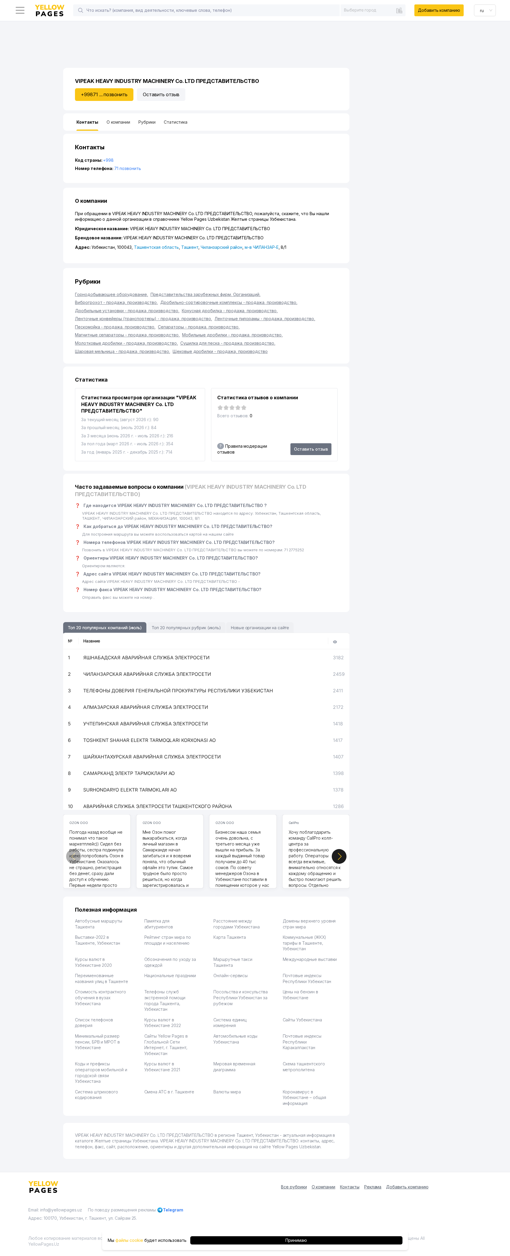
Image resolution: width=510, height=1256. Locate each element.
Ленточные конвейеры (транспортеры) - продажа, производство (143, 318)
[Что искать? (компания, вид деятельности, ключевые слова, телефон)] (81, 10)
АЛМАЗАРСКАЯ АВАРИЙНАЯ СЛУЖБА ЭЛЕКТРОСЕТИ (145, 707)
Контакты (349, 1186)
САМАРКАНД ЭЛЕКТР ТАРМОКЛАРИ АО (129, 773)
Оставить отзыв (161, 94)
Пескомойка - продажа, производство (115, 326)
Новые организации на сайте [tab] (260, 627)
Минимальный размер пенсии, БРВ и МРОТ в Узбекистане (97, 1041)
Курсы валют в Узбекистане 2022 (162, 1022)
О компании (324, 1186)
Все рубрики (294, 1186)
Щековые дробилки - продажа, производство (220, 351)
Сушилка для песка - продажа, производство (227, 343)
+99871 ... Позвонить (104, 94)
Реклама (373, 1186)
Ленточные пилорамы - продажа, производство (265, 318)
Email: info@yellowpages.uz (55, 1209)
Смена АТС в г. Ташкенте (169, 1091)
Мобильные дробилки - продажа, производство (232, 334)
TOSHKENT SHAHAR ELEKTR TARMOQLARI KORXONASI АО (149, 740)
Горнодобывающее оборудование (111, 294)
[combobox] (373, 10)
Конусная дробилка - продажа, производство (230, 310)
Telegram (173, 1209)
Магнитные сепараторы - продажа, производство (127, 334)
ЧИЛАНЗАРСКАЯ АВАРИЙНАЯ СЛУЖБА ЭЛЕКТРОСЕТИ (147, 674)
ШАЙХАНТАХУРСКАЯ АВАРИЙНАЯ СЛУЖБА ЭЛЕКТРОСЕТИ (152, 757)
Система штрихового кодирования (96, 1094)
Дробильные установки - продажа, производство (127, 310)
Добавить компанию (439, 10)
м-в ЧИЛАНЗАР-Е (261, 247)
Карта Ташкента (229, 937)
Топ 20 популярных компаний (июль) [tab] (105, 627)
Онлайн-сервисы (230, 975)
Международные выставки (310, 959)
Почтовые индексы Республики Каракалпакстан (302, 1041)
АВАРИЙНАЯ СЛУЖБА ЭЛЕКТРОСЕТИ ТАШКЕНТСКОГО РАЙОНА (157, 806)
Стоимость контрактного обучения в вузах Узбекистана (100, 997)
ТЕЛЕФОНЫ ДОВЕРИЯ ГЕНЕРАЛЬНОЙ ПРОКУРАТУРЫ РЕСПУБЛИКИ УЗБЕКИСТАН (178, 691)
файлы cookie (129, 1240)
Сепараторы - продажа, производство (198, 326)
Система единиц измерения (229, 1022)
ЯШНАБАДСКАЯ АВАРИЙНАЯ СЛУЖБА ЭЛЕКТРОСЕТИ (146, 657)
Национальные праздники (170, 975)
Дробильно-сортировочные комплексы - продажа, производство (229, 302)
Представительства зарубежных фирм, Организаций (206, 294)
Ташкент (190, 247)
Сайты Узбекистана (302, 1019)
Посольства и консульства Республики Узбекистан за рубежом (240, 997)
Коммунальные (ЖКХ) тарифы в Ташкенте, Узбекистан (304, 943)
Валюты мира (227, 1091)
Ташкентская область (156, 247)
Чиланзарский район (221, 247)
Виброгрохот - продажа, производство (116, 302)
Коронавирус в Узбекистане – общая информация (304, 1097)
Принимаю (296, 1240)
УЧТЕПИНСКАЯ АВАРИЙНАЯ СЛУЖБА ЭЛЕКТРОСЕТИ (145, 724)
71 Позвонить (127, 168)
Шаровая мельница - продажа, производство (122, 351)
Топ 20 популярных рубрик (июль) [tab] (186, 627)
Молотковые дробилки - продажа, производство (126, 343)
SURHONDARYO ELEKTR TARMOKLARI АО (130, 790)
